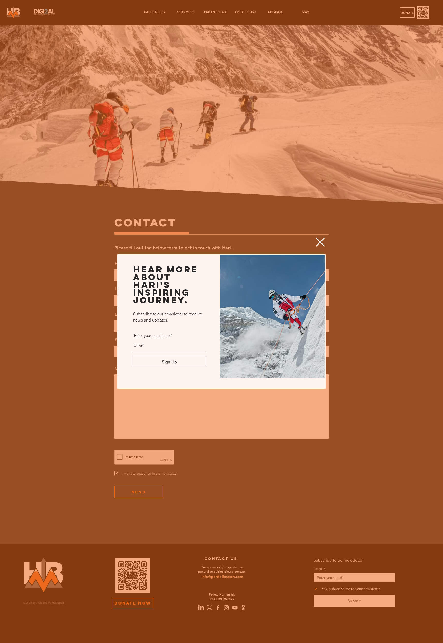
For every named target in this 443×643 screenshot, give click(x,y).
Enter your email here (152, 335)
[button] (320, 242)
